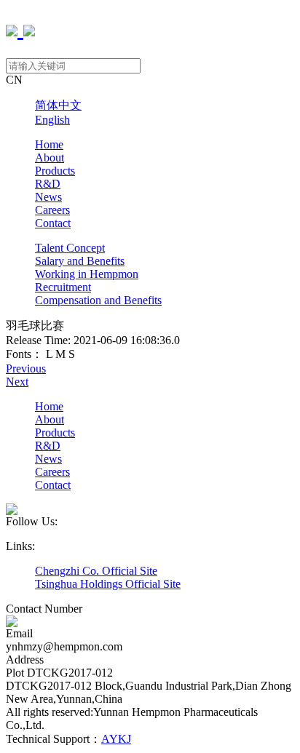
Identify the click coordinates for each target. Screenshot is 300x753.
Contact (53, 223)
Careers (52, 210)
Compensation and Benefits (98, 300)
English (52, 119)
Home (49, 144)
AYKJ (116, 739)
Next (17, 381)
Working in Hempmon (86, 274)
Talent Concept (70, 248)
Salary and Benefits (80, 261)
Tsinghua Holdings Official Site (108, 584)
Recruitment (63, 287)
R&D (47, 184)
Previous (26, 368)
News (48, 197)
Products (55, 170)
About (49, 157)
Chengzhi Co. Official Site (96, 571)
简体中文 (58, 105)
